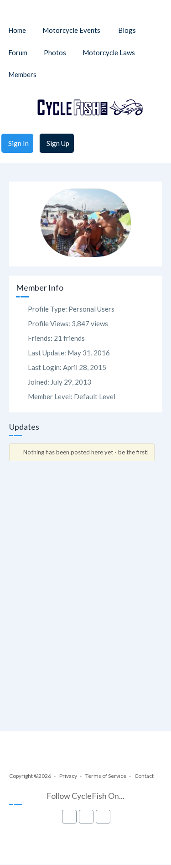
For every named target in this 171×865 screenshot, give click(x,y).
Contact (144, 775)
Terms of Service (105, 775)
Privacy (68, 775)
